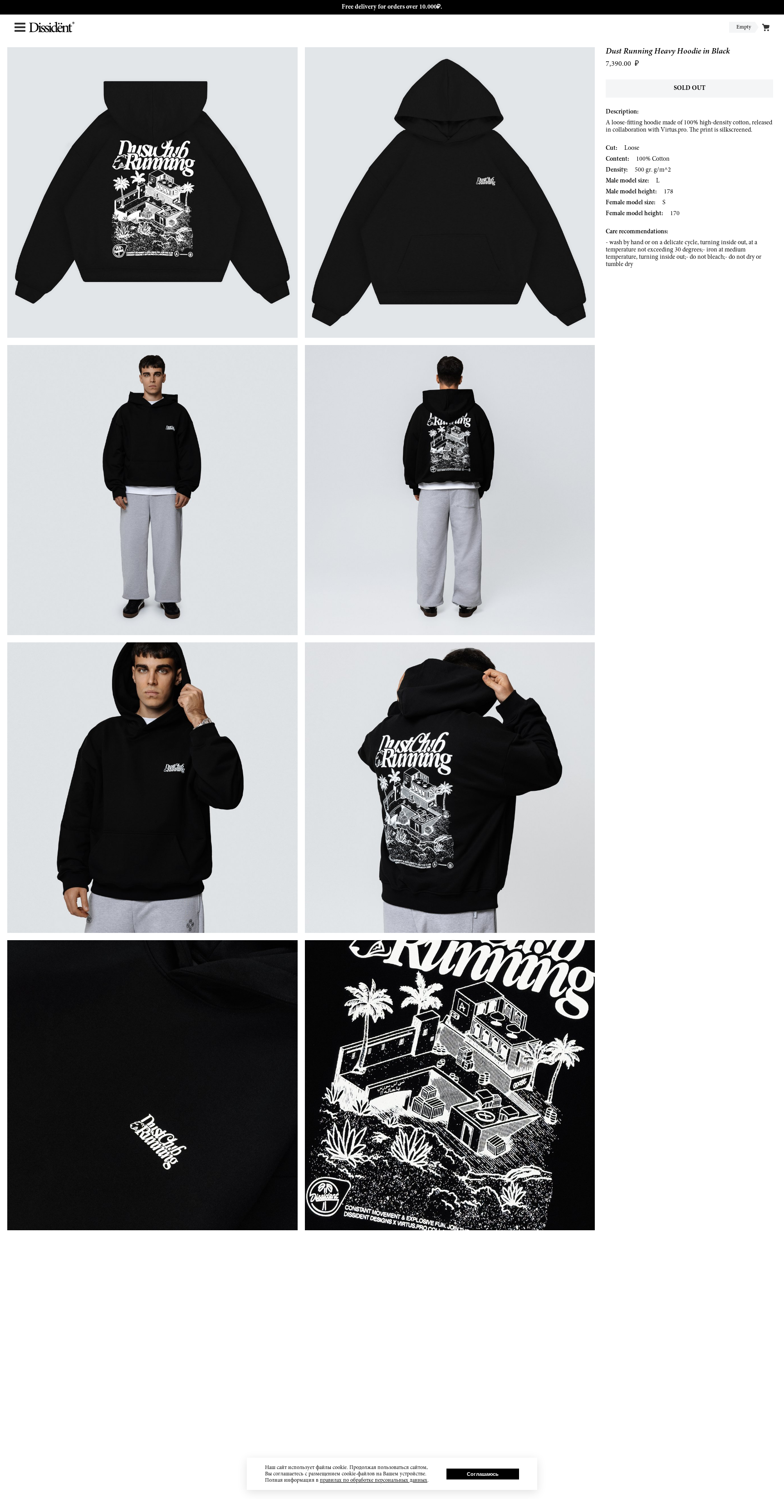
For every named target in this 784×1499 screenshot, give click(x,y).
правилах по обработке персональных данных (373, 1480)
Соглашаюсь (483, 1474)
